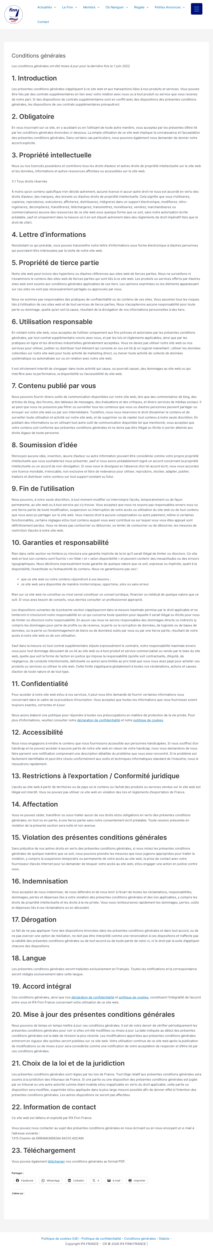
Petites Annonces (168, 7)
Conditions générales (140, 1239)
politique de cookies (148, 720)
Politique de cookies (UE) (59, 1239)
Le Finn (67, 7)
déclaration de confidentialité (98, 720)
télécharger (56, 1161)
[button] (54, 7)
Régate (139, 7)
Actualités (44, 7)
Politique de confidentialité (101, 1239)
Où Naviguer (115, 7)
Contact (43, 22)
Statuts (164, 1239)
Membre (89, 7)
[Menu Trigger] (196, 9)
